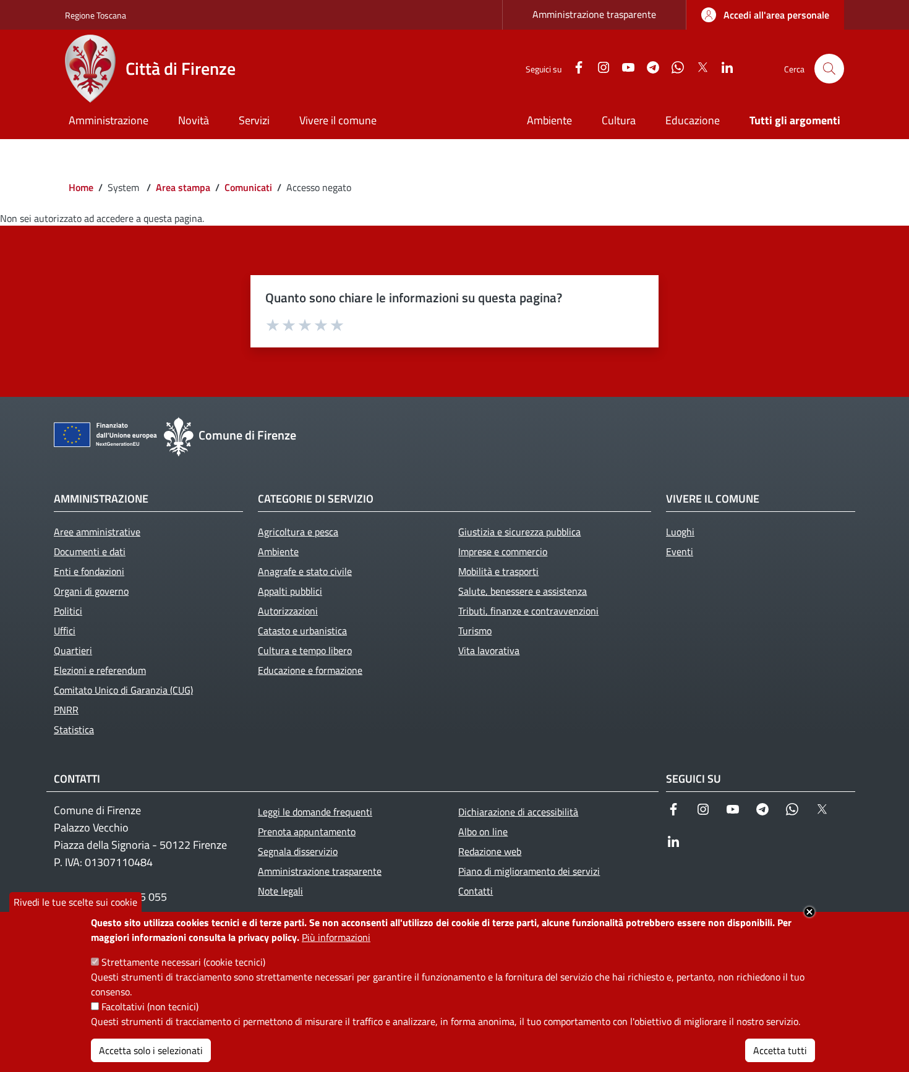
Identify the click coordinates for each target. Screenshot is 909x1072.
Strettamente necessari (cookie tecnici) (183, 962)
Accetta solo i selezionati (151, 1050)
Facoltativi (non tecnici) (149, 1006)
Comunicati (248, 187)
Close (809, 911)
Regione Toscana (95, 15)
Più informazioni (336, 937)
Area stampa (183, 187)
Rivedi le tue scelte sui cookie (75, 902)
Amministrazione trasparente (594, 14)
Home (81, 187)
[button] (829, 68)
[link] (765, 15)
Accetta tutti (780, 1050)
